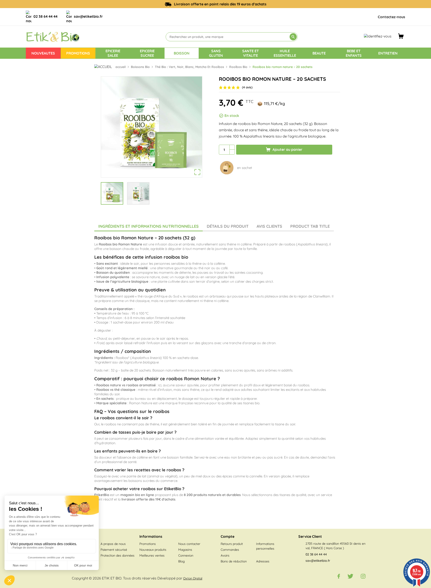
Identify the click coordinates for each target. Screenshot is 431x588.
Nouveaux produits (152, 550)
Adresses (262, 561)
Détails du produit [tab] (227, 226)
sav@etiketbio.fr (88, 16)
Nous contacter (189, 544)
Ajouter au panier (287, 149)
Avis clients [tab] (269, 226)
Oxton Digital (192, 578)
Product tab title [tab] (310, 226)
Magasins (185, 550)
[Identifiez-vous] (377, 35)
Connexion (185, 555)
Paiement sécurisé (114, 550)
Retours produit (232, 544)
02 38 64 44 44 (45, 16)
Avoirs (225, 555)
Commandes (230, 550)
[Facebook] (338, 576)
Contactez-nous (391, 17)
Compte (227, 536)
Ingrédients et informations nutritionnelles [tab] (148, 226)
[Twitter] (350, 576)
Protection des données (117, 555)
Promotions (147, 544)
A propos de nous (113, 544)
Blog (181, 561)
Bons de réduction (234, 561)
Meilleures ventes (152, 555)
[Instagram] (363, 576)
